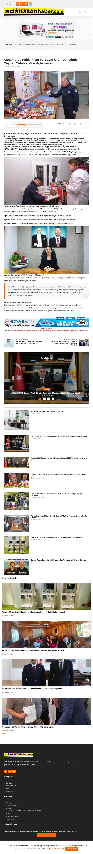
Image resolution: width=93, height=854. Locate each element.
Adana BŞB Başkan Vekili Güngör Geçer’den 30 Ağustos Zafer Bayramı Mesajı (46, 393)
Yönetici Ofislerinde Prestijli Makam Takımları (47, 411)
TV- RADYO (9, 791)
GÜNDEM (46, 389)
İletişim (8, 808)
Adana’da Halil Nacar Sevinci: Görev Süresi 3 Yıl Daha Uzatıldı (28, 727)
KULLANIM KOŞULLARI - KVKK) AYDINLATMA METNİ (23, 811)
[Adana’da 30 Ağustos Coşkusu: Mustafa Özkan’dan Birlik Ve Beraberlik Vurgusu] (16, 462)
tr (30, 4)
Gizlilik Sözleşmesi (12, 805)
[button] (40, 399)
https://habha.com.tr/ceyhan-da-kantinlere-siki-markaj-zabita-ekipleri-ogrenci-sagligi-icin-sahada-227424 (49, 331)
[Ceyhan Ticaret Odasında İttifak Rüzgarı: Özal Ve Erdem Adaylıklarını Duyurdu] (16, 567)
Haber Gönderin (46, 835)
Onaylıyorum (72, 848)
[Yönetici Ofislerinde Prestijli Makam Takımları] (16, 420)
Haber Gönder (10, 819)
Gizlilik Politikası (57, 848)
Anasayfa (8, 44)
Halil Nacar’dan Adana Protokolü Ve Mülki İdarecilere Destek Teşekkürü (32, 689)
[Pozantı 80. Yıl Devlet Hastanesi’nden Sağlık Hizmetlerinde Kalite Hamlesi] (16, 545)
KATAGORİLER (11, 786)
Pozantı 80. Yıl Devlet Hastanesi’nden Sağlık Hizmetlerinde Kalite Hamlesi (57, 538)
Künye (8, 813)
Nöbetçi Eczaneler (12, 816)
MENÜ (8, 788)
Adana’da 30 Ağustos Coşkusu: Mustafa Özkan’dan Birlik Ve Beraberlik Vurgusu (59, 458)
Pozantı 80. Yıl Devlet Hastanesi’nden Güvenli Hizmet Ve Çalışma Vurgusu (33, 650)
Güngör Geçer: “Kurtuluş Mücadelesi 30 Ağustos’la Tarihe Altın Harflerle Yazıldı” (59, 436)
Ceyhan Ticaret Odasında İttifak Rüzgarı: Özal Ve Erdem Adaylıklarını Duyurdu (58, 560)
